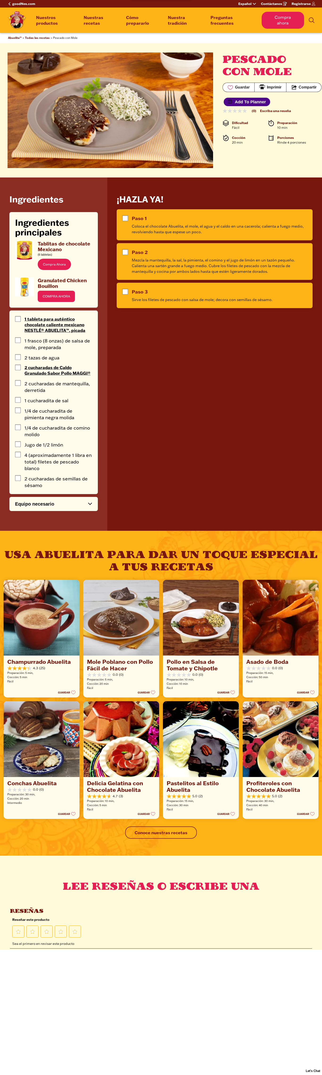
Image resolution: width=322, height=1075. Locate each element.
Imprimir (274, 87)
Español (245, 3)
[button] (54, 264)
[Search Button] (311, 20)
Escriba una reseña (275, 111)
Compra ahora (283, 20)
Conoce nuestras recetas (161, 832)
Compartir (308, 87)
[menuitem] (55, 20)
